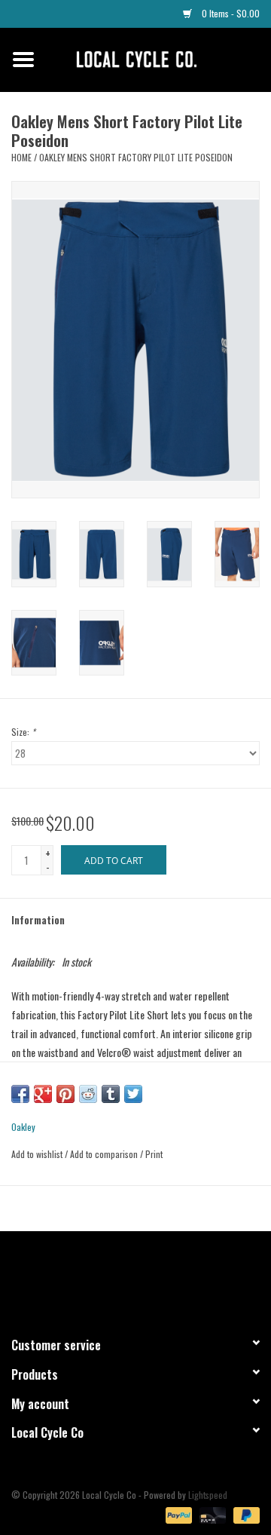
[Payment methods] (177, 1513)
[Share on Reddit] (88, 1094)
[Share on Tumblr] (111, 1094)
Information (38, 919)
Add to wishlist (36, 1153)
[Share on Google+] (43, 1094)
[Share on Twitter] (133, 1094)
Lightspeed (207, 1494)
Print (154, 1153)
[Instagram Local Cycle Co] (149, 1277)
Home (21, 157)
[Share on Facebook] (20, 1094)
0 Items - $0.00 (229, 13)
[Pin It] (65, 1094)
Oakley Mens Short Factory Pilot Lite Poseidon (136, 157)
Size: (23, 731)
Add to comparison (105, 1153)
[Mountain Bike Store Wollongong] (158, 58)
